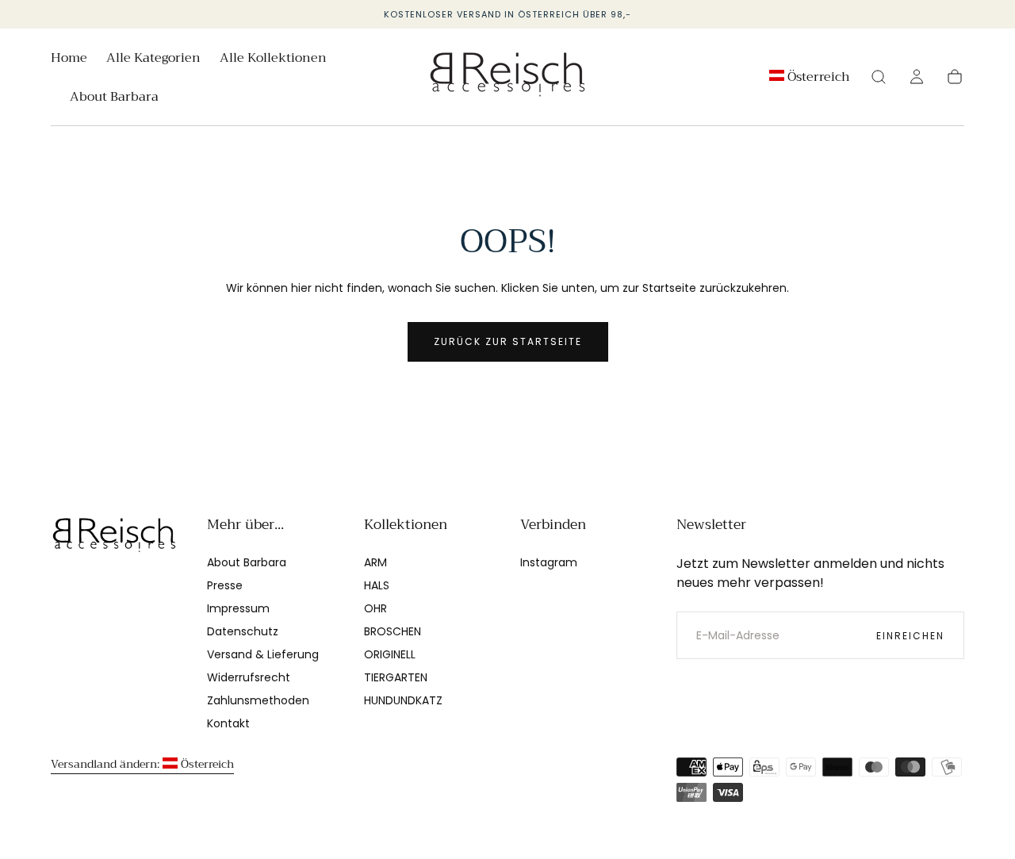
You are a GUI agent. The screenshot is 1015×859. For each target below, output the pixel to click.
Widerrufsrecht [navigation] (248, 677)
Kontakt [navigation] (228, 723)
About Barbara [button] (114, 99)
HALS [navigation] (376, 585)
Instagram (548, 562)
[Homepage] (507, 77)
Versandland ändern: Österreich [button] (142, 763)
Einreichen (910, 635)
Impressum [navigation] (238, 608)
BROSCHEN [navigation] (392, 631)
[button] (809, 80)
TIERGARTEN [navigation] (395, 677)
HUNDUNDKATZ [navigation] (403, 700)
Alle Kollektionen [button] (273, 60)
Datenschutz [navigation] (242, 631)
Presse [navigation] (225, 585)
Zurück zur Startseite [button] (508, 341)
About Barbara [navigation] (246, 562)
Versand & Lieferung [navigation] (263, 654)
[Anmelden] (916, 76)
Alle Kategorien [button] (153, 60)
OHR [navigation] (375, 608)
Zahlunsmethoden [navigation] (258, 700)
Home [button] (69, 60)
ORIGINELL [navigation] (390, 654)
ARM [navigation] (375, 562)
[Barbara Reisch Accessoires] (114, 536)
